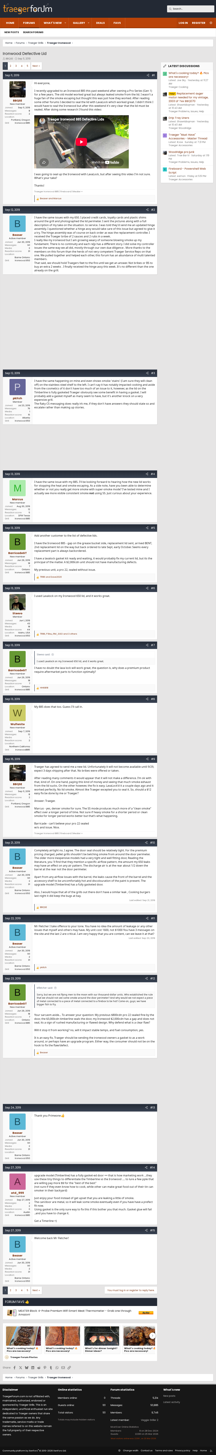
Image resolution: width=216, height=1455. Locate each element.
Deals (100, 23)
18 (29, 626)
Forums (29, 23)
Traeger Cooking (178, 87)
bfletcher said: (45, 987)
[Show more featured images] (152, 1336)
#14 (152, 1167)
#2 (153, 210)
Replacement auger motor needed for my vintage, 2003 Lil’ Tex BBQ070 (188, 97)
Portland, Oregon (20, 119)
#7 (153, 645)
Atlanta (26, 417)
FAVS (117, 23)
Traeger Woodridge (180, 128)
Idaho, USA (24, 632)
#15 (152, 1230)
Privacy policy (182, 1450)
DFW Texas (24, 515)
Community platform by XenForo (34, 1450)
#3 (153, 373)
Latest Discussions (184, 66)
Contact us (147, 1450)
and (50, 198)
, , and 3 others (58, 633)
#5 (153, 528)
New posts (11, 32)
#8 (153, 699)
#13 (152, 1107)
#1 (153, 75)
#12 (152, 978)
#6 (153, 588)
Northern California (19, 746)
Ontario (26, 569)
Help (195, 1450)
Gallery (79, 23)
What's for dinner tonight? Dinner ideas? (101, 1350)
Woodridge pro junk (181, 152)
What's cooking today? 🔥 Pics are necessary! (22, 1350)
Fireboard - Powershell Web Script (187, 170)
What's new (53, 23)
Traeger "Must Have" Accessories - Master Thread (188, 136)
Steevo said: (43, 654)
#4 (153, 474)
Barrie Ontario (22, 257)
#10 (152, 843)
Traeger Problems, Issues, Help (186, 111)
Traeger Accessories (181, 145)
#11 (153, 918)
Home (10, 23)
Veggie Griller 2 (149, 1420)
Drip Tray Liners (179, 118)
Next (35, 66)
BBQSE (9, 58)
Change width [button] (130, 1450)
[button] (65, 23)
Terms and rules (164, 1450)
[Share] (148, 75)
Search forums (33, 32)
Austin (26, 1212)
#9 (153, 759)
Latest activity (171, 1402)
